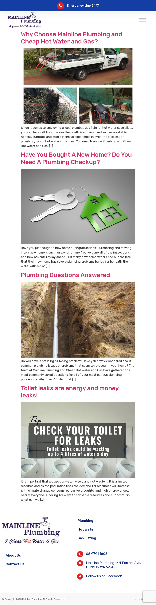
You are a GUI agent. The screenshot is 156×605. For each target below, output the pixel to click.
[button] (142, 19)
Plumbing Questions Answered (65, 275)
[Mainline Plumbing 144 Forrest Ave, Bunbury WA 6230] (80, 563)
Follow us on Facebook (104, 576)
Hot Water (86, 529)
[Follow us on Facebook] (80, 576)
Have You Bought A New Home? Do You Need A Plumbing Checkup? (76, 158)
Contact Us (15, 564)
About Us (13, 555)
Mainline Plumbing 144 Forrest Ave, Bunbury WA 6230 (113, 565)
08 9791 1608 (96, 554)
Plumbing (85, 521)
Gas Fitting (87, 538)
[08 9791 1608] (80, 554)
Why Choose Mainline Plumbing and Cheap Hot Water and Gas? (71, 38)
